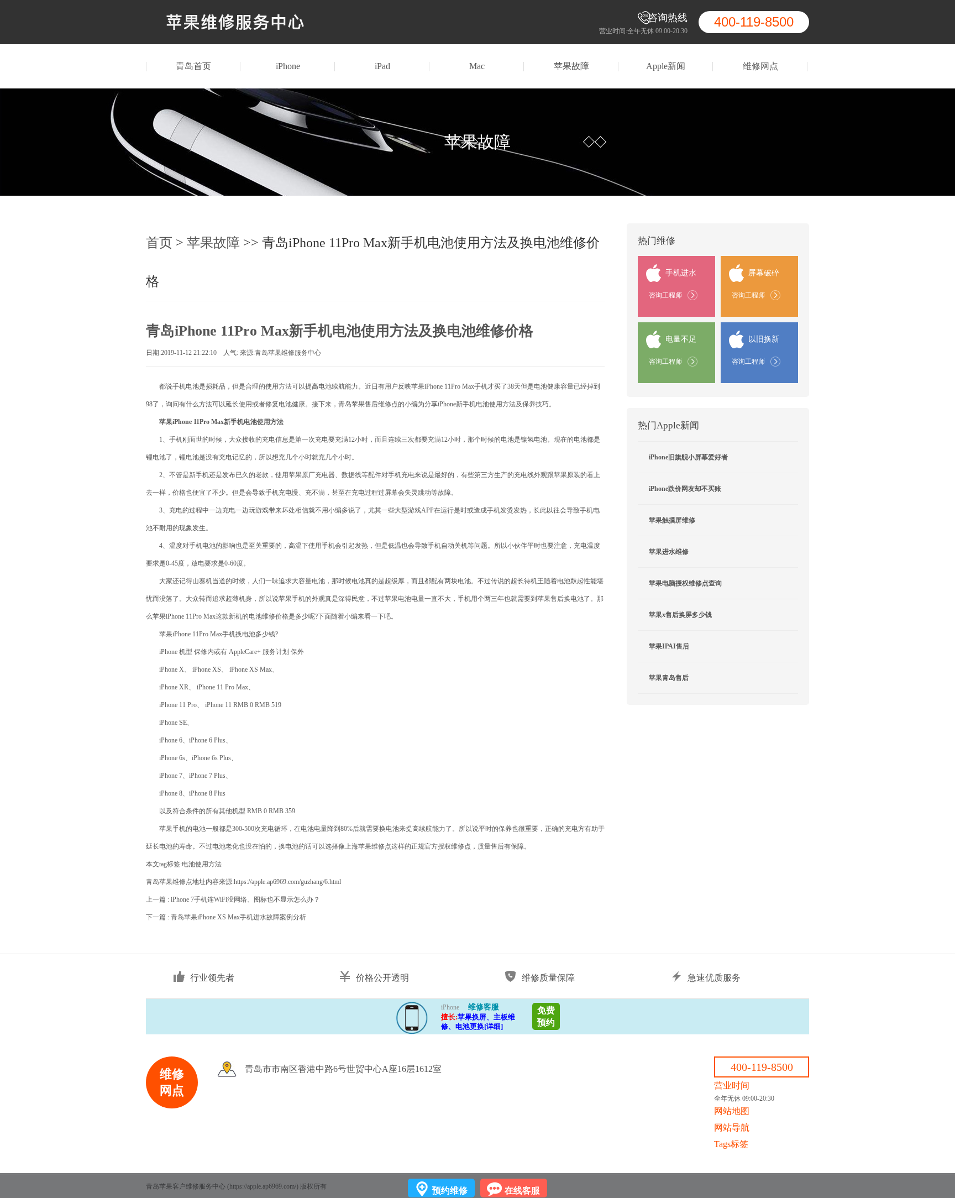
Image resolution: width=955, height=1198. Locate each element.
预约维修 (450, 1190)
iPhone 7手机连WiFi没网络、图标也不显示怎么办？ (245, 899)
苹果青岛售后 (669, 678)
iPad (382, 66)
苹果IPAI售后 (669, 646)
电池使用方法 (202, 864)
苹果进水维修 (669, 552)
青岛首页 (193, 66)
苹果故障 (571, 66)
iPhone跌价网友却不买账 (685, 489)
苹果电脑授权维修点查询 (685, 583)
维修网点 (760, 66)
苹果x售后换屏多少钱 (680, 615)
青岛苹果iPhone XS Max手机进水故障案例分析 (238, 917)
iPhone (288, 66)
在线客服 (522, 1190)
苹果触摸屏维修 (672, 520)
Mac (477, 66)
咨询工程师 (665, 295)
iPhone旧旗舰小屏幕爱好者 (688, 457)
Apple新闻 (665, 66)
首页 (159, 243)
